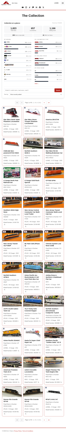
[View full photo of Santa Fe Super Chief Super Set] (33, 332)
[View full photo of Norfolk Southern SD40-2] (33, 143)
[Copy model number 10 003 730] (4, 224)
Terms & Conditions (28, 431)
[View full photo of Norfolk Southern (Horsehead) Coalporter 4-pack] (54, 301)
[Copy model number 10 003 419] (47, 258)
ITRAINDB (59, 22)
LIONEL (36, 75)
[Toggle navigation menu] (63, 3)
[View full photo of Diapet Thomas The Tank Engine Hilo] (54, 362)
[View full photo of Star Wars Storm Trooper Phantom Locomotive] (33, 111)
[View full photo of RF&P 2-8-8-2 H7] (54, 391)
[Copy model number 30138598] (40, 163)
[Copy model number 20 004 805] (47, 226)
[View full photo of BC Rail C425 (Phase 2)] (33, 235)
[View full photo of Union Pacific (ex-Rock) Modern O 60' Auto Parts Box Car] (33, 267)
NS (35, 79)
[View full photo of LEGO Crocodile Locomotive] (33, 362)
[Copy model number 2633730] (61, 130)
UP (35, 70)
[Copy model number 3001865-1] (4, 323)
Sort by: (6, 94)
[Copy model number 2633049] (19, 163)
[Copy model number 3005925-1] (25, 291)
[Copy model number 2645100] (40, 133)
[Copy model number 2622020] (40, 352)
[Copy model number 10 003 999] (47, 193)
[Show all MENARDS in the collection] (9, 65)
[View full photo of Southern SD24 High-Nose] (12, 202)
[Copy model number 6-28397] (18, 350)
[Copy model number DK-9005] (61, 382)
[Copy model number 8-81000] (39, 193)
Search (58, 90)
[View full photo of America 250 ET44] (54, 111)
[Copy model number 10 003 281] (25, 258)
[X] (43, 7)
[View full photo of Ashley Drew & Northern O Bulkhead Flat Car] (54, 267)
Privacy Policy (17, 431)
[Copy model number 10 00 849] (19, 256)
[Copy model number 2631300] (61, 352)
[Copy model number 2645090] (19, 132)
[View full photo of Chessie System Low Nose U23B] (54, 235)
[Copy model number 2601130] (18, 382)
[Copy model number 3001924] (40, 321)
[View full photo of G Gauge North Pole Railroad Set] (12, 172)
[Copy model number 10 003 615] (4, 289)
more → (37, 83)
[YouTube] (22, 7)
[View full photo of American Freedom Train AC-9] (12, 362)
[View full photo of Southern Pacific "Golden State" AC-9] (54, 332)
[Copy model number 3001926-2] (47, 289)
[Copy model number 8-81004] (18, 193)
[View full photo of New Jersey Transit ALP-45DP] (12, 235)
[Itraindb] (36, 7)
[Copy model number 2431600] (61, 409)
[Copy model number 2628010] (61, 163)
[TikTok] (29, 7)
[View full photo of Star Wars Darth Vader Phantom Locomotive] (12, 111)
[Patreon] (33, 7)
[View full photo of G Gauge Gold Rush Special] (33, 172)
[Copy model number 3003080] (61, 323)
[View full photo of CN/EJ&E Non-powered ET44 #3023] (12, 143)
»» (49, 102)
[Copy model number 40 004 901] (4, 414)
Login (56, 3)
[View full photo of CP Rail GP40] (54, 172)
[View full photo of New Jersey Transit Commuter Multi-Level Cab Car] (54, 202)
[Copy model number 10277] (38, 382)
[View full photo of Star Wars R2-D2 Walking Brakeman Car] (54, 143)
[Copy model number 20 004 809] (25, 226)
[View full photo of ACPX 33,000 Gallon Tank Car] (12, 301)
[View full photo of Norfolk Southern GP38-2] (12, 267)
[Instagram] (26, 7)
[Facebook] (39, 7)
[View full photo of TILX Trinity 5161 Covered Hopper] (33, 301)
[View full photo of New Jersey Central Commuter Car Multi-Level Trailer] (33, 202)
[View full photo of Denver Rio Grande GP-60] (12, 391)
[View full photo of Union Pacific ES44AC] (12, 332)
